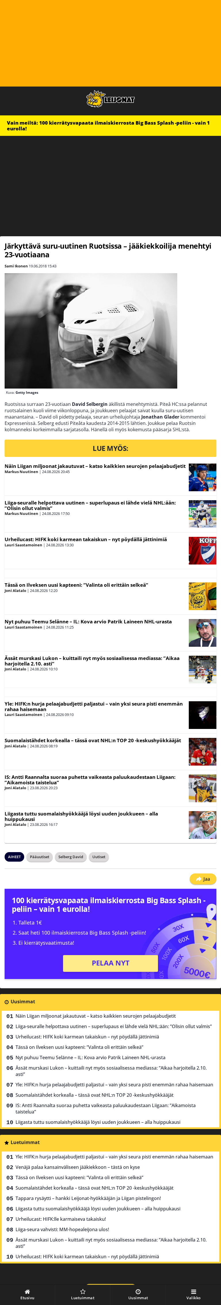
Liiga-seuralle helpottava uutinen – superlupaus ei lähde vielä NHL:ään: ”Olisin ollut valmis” (90, 505)
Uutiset (98, 856)
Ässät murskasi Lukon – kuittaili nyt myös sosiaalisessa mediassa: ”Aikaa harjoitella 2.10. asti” (92, 661)
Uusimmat (23, 1001)
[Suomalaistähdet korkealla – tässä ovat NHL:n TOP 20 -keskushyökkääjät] (202, 752)
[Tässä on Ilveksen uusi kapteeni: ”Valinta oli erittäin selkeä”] (202, 596)
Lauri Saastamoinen (23, 545)
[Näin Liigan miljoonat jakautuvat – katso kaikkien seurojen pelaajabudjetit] (202, 477)
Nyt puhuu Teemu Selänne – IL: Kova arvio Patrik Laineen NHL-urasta (88, 621)
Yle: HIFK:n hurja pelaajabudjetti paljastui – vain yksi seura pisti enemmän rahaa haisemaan (94, 706)
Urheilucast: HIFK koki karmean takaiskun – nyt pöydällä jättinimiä (86, 539)
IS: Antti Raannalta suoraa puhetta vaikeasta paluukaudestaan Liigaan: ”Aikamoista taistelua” (90, 780)
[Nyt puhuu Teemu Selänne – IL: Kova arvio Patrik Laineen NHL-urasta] (202, 633)
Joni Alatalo (15, 590)
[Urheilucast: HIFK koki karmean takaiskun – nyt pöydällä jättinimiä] (202, 551)
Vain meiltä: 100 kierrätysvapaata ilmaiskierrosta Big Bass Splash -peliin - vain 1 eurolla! (108, 125)
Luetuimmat (25, 1142)
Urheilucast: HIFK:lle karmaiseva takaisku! (61, 1219)
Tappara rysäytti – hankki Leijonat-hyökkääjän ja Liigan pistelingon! (88, 1198)
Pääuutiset (39, 856)
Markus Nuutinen (21, 471)
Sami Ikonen (16, 266)
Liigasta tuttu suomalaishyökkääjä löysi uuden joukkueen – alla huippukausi (81, 816)
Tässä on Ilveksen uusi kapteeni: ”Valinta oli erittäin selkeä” (76, 585)
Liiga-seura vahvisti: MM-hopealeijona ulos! (62, 1229)
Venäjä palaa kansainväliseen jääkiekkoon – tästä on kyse (78, 1167)
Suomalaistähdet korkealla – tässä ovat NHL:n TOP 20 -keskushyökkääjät (93, 740)
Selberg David (70, 856)
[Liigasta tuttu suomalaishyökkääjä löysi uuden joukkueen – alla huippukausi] (202, 825)
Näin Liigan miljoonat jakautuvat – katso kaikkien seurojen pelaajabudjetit (95, 466)
